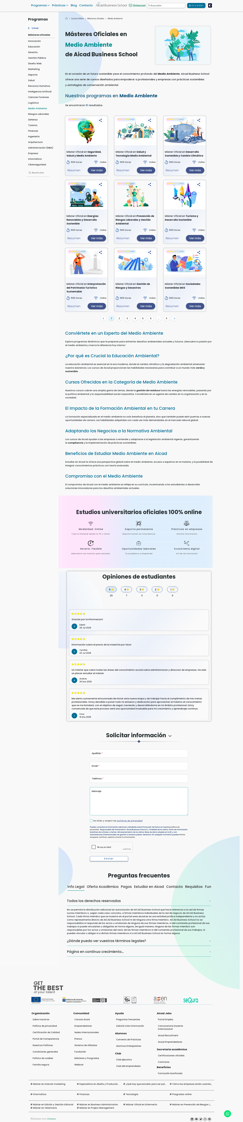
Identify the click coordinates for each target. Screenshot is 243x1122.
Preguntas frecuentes (128, 1019)
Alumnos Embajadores (128, 1046)
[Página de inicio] (66, 18)
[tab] (139, 738)
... (158, 318)
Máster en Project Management (96, 1107)
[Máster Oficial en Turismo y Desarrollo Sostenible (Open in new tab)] (185, 195)
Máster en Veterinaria (45, 1107)
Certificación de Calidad (46, 1032)
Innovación (34, 41)
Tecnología (132, 1094)
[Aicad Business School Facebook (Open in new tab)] (209, 1119)
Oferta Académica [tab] (103, 886)
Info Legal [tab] (76, 886)
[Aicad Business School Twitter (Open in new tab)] (200, 1119)
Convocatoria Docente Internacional (170, 1027)
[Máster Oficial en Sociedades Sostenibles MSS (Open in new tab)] (185, 263)
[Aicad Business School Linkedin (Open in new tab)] (192, 1119)
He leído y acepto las (117, 821)
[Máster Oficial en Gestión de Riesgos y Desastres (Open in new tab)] (135, 263)
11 (166, 318)
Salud (31, 80)
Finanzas (33, 131)
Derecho (33, 52)
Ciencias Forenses (38, 97)
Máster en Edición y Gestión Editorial (53, 1104)
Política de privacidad (45, 1025)
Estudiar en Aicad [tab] (149, 886)
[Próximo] (174, 318)
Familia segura (41, 1064)
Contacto (86, 5)
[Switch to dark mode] (210, 5)
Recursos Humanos (39, 86)
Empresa (33, 153)
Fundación (80, 1051)
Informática (35, 159)
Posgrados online (182, 1094)
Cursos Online (77, 18)
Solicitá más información (130, 1025)
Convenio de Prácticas (128, 1039)
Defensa (33, 119)
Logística (33, 102)
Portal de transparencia (46, 1038)
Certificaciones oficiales (171, 1055)
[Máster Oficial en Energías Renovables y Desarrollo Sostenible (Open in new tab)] (86, 195)
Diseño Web (35, 63)
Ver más (97, 170)
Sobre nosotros (41, 1019)
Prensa (78, 1038)
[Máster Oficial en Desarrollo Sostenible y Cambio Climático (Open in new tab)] (185, 131)
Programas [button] (39, 5)
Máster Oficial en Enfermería (141, 1104)
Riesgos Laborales (38, 114)
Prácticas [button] (58, 5)
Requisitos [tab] (194, 886)
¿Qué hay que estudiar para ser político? (148, 1084)
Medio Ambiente (37, 108)
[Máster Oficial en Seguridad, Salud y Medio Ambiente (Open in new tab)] (86, 131)
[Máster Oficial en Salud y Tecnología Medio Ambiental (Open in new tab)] (135, 131)
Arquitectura (35, 142)
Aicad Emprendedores (170, 1041)
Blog (74, 5)
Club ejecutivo (124, 1059)
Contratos (163, 1062)
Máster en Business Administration (98, 1104)
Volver (35, 28)
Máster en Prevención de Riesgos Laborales (196, 1104)
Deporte (32, 74)
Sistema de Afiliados (85, 1045)
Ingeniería (34, 136)
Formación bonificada (170, 1073)
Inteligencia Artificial (39, 91)
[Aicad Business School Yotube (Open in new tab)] (196, 1119)
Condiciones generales (45, 1051)
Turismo (32, 125)
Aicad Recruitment (168, 1035)
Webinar (79, 1064)
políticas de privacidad (129, 820)
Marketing (34, 69)
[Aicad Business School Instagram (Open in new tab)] (205, 1119)
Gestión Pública (37, 58)
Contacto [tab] (174, 886)
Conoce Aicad (82, 1019)
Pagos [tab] (126, 886)
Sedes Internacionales (86, 1032)
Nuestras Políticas (43, 1045)
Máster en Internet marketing (49, 1084)
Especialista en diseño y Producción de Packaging (107, 1084)
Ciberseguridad (37, 164)
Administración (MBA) (40, 147)
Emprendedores (83, 1025)
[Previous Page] (103, 318)
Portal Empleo (165, 1019)
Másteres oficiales (39, 34)
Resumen (73, 170)
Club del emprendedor (128, 1066)
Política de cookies (43, 1058)
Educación (34, 46)
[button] (100, 120)
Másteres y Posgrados (86, 1058)
